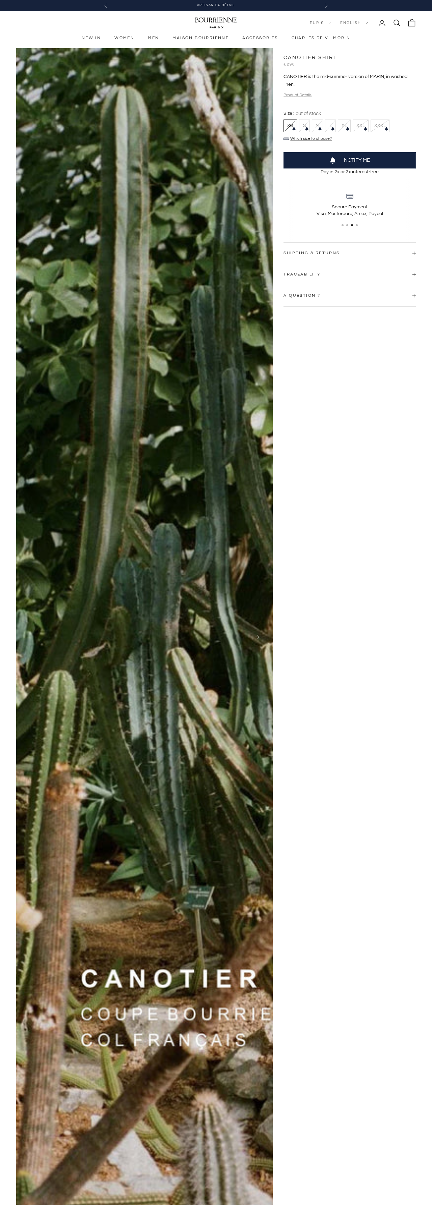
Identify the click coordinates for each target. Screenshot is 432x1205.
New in (91, 38)
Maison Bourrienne (200, 38)
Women (124, 38)
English (350, 23)
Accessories (260, 38)
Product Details (298, 95)
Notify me (357, 160)
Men (153, 38)
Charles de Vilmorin (321, 38)
